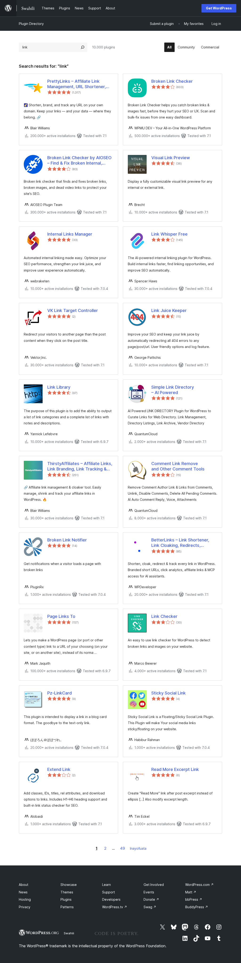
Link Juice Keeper (169, 310)
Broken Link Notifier (67, 539)
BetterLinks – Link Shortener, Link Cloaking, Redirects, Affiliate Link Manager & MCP (180, 542)
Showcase (68, 885)
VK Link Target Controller (72, 310)
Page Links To (61, 616)
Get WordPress (219, 8)
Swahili (69, 933)
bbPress (193, 899)
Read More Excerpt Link (175, 769)
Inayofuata (138, 848)
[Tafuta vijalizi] (82, 47)
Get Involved (154, 885)
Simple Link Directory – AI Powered (172, 390)
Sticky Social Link (168, 693)
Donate (151, 899)
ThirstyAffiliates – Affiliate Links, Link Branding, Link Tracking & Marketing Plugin (79, 466)
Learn (106, 885)
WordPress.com (199, 885)
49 (122, 848)
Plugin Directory (31, 24)
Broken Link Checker (172, 81)
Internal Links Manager (69, 234)
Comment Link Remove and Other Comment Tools (178, 466)
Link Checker (164, 616)
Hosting (25, 899)
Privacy (24, 907)
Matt (190, 892)
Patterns (67, 907)
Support (108, 892)
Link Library (58, 387)
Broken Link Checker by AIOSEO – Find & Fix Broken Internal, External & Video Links (79, 160)
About (23, 885)
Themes (66, 892)
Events (149, 892)
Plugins (66, 899)
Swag (150, 907)
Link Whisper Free (169, 234)
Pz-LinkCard (59, 693)
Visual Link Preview (170, 157)
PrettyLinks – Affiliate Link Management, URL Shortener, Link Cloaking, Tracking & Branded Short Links (76, 84)
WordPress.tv (114, 907)
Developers (111, 899)
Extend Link (58, 769)
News (23, 892)
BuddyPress (196, 907)
